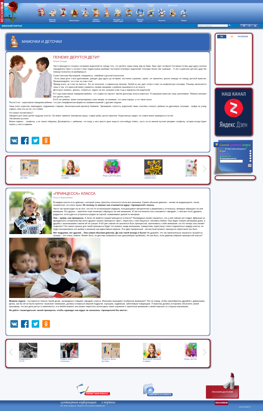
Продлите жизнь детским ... (20, 177)
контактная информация (78, 402)
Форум (183, 20)
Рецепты (162, 20)
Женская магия (140, 20)
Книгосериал (74, 20)
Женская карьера (52, 20)
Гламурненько (63, 5)
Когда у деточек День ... (104, 177)
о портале (108, 402)
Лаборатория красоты (41, 5)
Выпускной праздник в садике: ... (63, 177)
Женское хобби (151, 5)
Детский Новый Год (186, 176)
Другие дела (173, 5)
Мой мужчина (85, 5)
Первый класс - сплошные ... (25, 360)
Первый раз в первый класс (142, 177)
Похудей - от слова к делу (118, 20)
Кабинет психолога (96, 20)
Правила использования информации (91, 406)
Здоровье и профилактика (129, 5)
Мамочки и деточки (107, 5)
